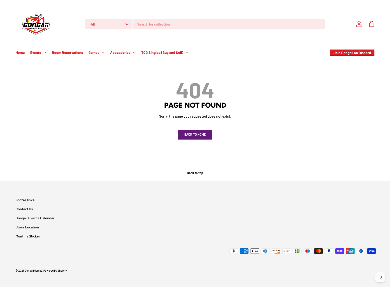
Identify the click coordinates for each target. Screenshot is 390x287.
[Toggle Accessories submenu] (134, 52)
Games (93, 52)
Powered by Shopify (55, 270)
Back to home (195, 134)
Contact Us (24, 209)
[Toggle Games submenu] (103, 52)
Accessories (120, 52)
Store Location (27, 227)
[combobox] (205, 24)
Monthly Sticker (28, 236)
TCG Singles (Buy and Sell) (162, 52)
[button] (372, 24)
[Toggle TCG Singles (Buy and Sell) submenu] (187, 52)
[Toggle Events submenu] (44, 52)
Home (20, 52)
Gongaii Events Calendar (35, 218)
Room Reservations (67, 52)
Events (35, 52)
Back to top (195, 173)
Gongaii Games (33, 270)
